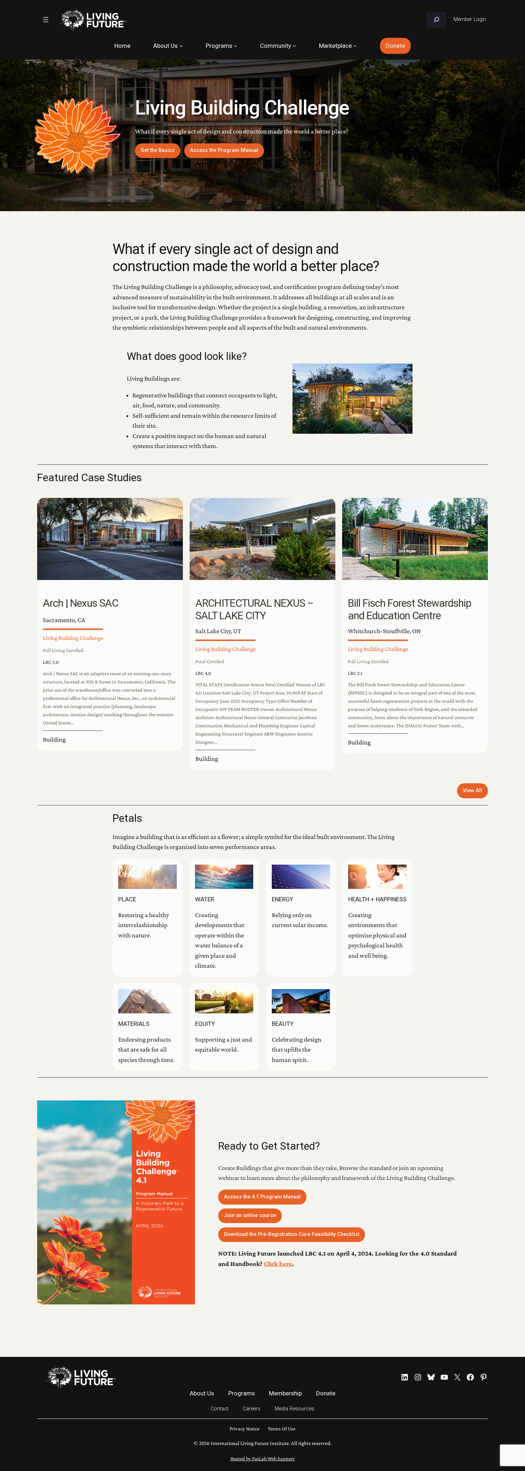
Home (122, 45)
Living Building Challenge (73, 638)
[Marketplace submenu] (355, 45)
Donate (395, 45)
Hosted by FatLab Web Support (262, 1458)
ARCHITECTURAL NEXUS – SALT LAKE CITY (254, 609)
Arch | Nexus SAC (80, 603)
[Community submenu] (294, 45)
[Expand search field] (436, 19)
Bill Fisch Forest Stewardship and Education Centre (409, 609)
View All (472, 791)
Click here (278, 1263)
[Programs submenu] (235, 45)
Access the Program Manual (224, 150)
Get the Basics (158, 150)
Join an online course (250, 1215)
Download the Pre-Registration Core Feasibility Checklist (291, 1234)
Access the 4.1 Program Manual (262, 1197)
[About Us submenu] (181, 45)
